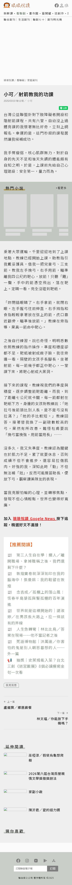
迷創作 (59, 13)
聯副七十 (39, 19)
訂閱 (52, 868)
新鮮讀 (8, 13)
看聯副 (21, 13)
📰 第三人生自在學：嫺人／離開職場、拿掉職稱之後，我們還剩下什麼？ (36, 561)
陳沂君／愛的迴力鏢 (44, 809)
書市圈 (34, 13)
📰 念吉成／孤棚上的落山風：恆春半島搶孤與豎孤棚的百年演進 (36, 598)
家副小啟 (36, 791)
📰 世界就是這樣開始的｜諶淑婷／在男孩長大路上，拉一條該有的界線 (36, 617)
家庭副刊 (32, 80)
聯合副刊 (10, 19)
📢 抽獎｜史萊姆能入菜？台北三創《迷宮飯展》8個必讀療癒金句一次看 (36, 666)
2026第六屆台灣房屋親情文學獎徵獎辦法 (47, 776)
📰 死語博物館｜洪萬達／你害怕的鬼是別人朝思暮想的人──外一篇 (36, 648)
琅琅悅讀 (9, 80)
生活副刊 (24, 19)
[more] (61, 187)
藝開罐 (46, 13)
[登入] (62, 5)
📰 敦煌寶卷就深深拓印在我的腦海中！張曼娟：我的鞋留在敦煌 (36, 580)
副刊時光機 (54, 19)
